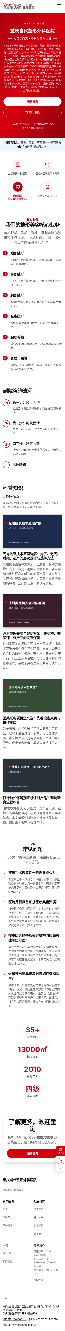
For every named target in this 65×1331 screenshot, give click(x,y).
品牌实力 (7, 1217)
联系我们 (38, 1233)
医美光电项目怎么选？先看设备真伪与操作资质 (31, 720)
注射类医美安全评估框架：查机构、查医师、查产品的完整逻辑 (31, 636)
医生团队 (38, 1208)
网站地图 (7, 1189)
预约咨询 (32, 101)
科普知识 (7, 1253)
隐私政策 (19, 1189)
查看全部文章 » (12, 496)
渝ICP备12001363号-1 (15, 1319)
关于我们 (7, 1208)
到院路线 (38, 1279)
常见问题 (38, 1225)
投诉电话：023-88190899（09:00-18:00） (44, 1262)
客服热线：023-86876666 (42, 1253)
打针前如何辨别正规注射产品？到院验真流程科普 (31, 800)
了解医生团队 (32, 112)
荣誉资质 (7, 1225)
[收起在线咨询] (60, 1168)
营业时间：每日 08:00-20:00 (46, 1271)
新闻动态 (7, 1261)
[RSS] (5, 1298)
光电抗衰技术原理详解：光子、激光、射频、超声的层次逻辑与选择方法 (31, 556)
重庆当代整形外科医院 (20, 1180)
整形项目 (38, 1217)
